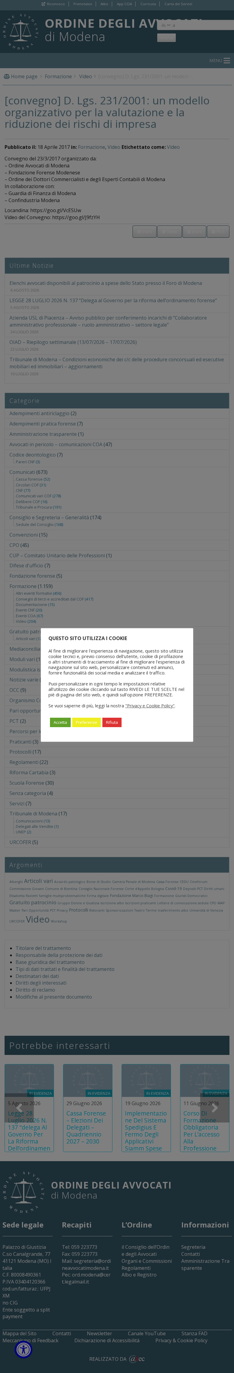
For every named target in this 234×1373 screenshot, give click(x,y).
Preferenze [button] (86, 722)
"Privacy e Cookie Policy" (150, 705)
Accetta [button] (60, 722)
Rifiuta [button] (112, 722)
